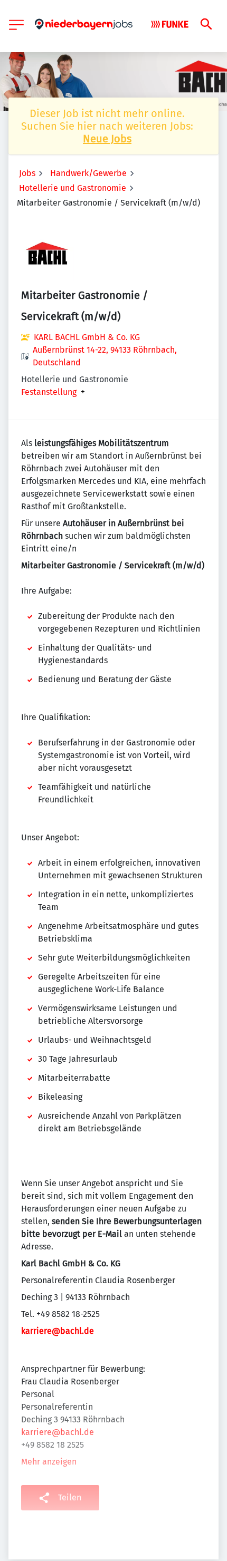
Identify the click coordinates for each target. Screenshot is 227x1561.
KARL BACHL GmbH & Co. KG (87, 337)
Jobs (27, 173)
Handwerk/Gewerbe (88, 173)
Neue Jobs (107, 138)
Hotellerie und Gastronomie (72, 188)
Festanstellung (49, 392)
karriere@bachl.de (57, 1331)
